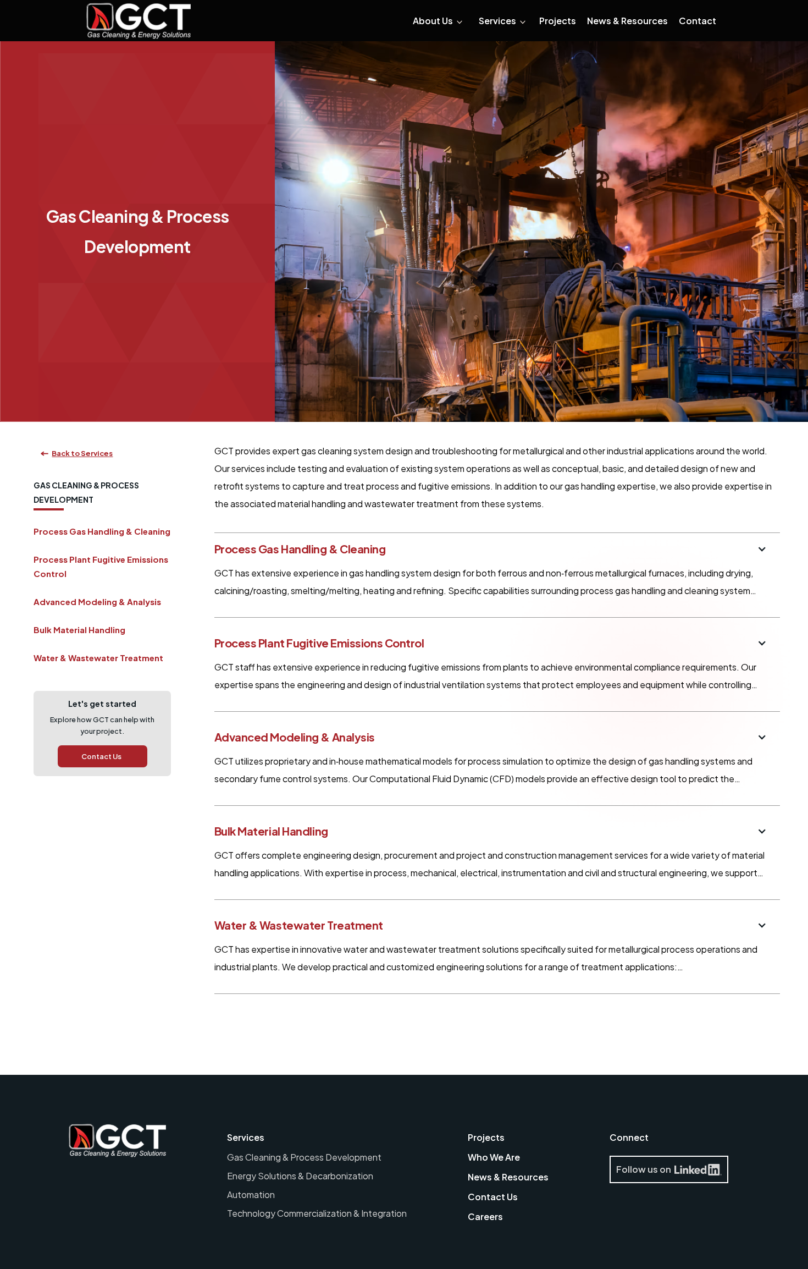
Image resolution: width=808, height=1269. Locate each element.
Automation (251, 1194)
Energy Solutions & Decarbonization (300, 1176)
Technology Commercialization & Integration (317, 1213)
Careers (485, 1216)
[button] (438, 21)
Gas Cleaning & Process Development (304, 1157)
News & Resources (508, 1177)
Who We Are (494, 1157)
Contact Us (493, 1196)
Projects (486, 1137)
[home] (138, 21)
